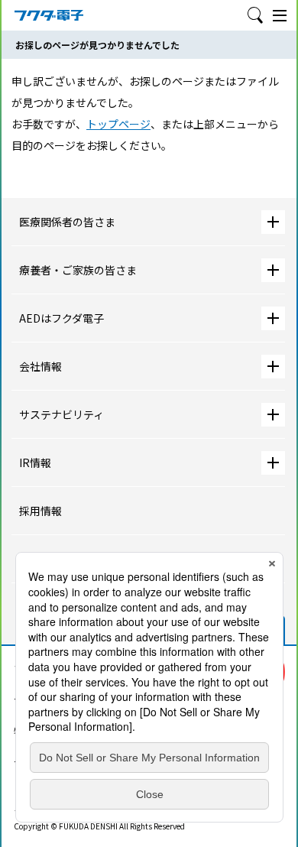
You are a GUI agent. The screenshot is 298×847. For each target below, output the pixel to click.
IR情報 (35, 462)
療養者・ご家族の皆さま (78, 269)
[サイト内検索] (255, 15)
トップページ (118, 123)
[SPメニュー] (279, 15)
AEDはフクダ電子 (61, 318)
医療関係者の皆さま (67, 221)
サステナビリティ (61, 414)
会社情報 (40, 366)
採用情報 (40, 510)
